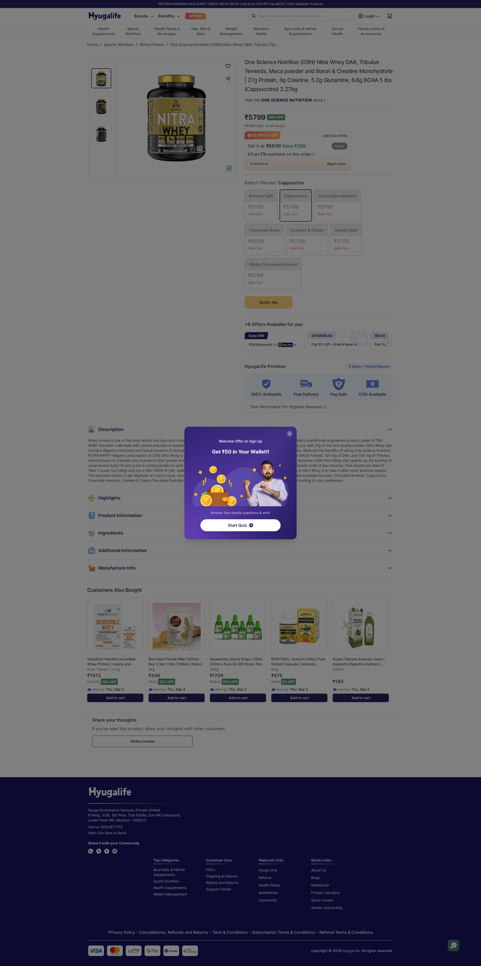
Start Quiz (237, 525)
